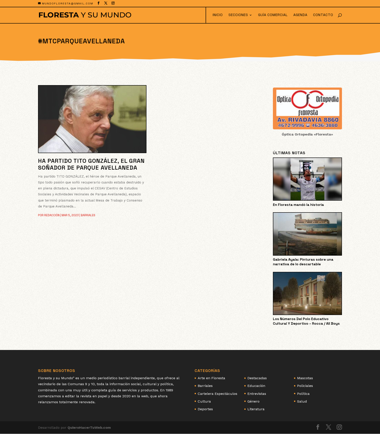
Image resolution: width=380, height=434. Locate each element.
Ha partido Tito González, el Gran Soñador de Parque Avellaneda (91, 164)
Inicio (218, 15)
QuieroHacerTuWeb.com (89, 427)
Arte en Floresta (211, 378)
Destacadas (257, 378)
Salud (302, 401)
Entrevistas (256, 394)
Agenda (300, 15)
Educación (256, 386)
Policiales (305, 386)
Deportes (205, 409)
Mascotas (305, 378)
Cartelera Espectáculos (217, 394)
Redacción (52, 215)
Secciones (238, 15)
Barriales (88, 215)
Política (303, 394)
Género (253, 401)
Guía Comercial (273, 15)
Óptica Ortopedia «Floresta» (307, 134)
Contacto (323, 15)
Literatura (256, 409)
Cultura (204, 401)
